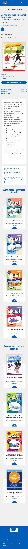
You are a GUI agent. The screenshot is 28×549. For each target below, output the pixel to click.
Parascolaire (9, 182)
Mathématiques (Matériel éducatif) (13, 178)
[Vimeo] (15, 535)
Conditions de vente (13, 540)
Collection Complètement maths (11, 25)
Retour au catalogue (15, 9)
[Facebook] (12, 535)
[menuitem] (2, 29)
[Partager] (2, 29)
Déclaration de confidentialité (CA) (13, 544)
